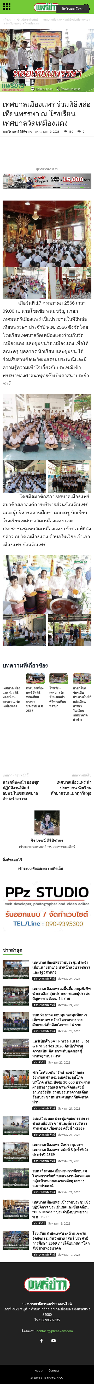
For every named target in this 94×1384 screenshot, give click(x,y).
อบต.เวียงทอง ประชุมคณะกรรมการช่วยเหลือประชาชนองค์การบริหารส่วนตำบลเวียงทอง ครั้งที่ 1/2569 (60, 1123)
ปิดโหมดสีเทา (73, 9)
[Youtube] (53, 1341)
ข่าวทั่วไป (39, 1062)
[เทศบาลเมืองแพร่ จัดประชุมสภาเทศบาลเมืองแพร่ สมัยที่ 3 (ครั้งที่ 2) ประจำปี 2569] (16, 1152)
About (39, 1370)
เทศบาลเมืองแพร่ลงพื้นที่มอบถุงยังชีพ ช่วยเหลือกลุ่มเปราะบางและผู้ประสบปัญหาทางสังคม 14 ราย (61, 993)
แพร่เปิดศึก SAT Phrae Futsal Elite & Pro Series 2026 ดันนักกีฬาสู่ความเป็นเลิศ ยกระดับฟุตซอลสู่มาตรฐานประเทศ (60, 1048)
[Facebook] (39, 151)
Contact (54, 1370)
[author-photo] (47, 822)
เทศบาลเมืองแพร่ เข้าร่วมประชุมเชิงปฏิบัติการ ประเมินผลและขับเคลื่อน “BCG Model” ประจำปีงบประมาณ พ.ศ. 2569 (61, 1209)
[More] (75, 151)
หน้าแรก (7, 19)
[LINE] (63, 151)
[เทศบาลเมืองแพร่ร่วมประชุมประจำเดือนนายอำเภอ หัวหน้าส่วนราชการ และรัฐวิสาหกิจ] (16, 969)
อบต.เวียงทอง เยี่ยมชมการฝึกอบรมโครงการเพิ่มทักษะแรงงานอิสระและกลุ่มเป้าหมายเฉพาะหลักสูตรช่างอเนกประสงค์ (61, 1178)
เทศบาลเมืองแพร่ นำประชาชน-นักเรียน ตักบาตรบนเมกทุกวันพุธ (71, 788)
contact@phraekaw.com (55, 1331)
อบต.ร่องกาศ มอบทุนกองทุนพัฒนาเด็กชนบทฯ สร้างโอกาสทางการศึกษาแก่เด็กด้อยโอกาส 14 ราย (59, 1019)
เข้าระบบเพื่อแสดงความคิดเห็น (40, 869)
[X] (51, 151)
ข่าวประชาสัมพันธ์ (27, 19)
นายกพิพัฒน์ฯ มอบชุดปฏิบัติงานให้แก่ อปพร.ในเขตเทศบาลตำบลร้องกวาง (21, 790)
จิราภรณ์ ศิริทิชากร (20, 131)
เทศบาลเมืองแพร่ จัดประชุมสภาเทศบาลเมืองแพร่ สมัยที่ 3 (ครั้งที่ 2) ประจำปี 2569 (60, 1149)
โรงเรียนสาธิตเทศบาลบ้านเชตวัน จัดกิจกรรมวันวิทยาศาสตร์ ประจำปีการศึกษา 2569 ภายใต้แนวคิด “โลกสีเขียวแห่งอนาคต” (61, 1241)
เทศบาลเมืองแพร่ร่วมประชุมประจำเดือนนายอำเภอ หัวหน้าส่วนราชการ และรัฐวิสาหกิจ (61, 967)
